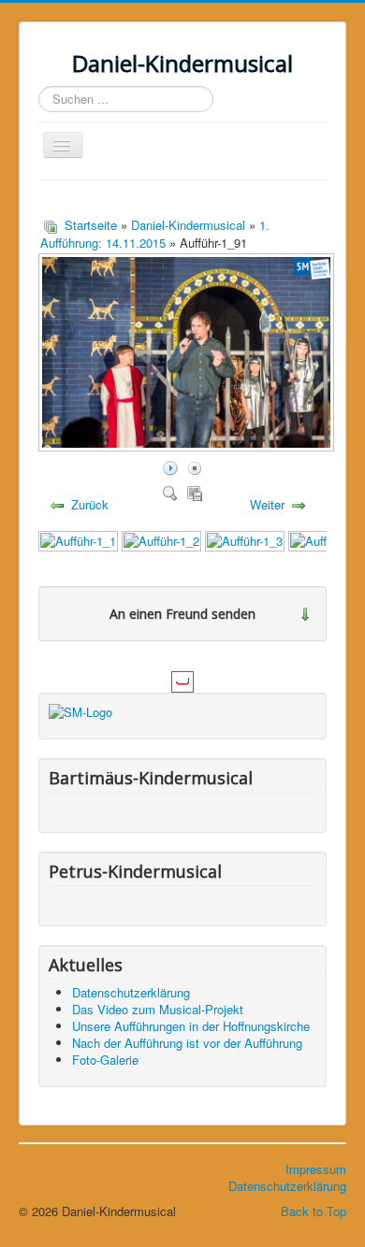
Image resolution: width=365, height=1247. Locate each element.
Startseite (91, 225)
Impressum (315, 1169)
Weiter (267, 504)
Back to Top (313, 1211)
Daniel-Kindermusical (188, 225)
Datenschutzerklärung (287, 1186)
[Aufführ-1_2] (161, 539)
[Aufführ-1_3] (245, 539)
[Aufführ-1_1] (78, 539)
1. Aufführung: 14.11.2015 (155, 233)
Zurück (90, 504)
